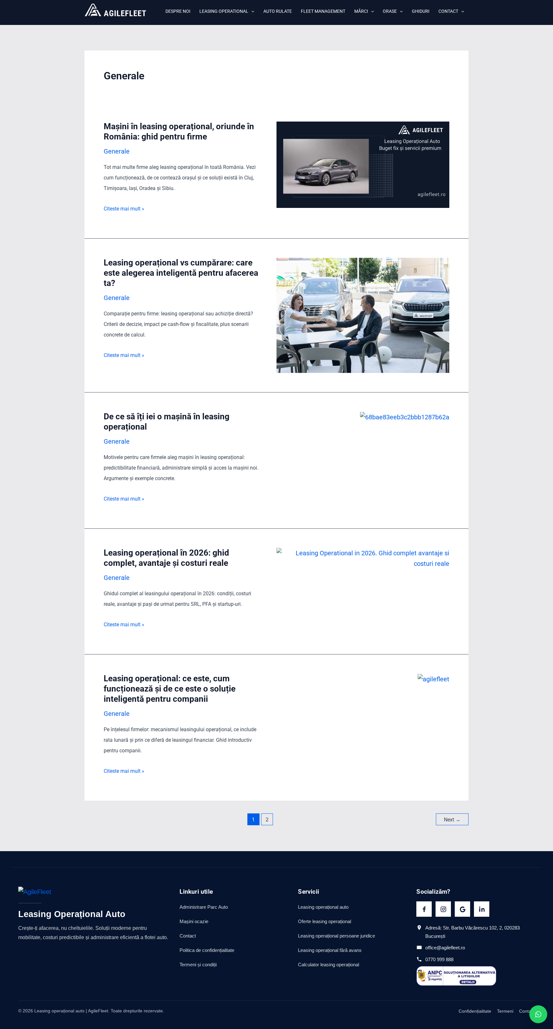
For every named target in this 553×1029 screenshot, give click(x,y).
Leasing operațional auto (323, 907)
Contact (188, 935)
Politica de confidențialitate (207, 950)
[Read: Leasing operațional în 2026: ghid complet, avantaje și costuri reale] (362, 558)
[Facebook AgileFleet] (424, 909)
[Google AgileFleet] (462, 909)
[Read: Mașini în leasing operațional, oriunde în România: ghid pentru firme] (362, 164)
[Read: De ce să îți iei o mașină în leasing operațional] (404, 417)
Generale (117, 151)
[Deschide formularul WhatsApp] (538, 1014)
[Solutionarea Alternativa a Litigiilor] (456, 976)
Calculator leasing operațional (328, 964)
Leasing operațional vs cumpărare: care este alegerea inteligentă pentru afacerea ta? (181, 273)
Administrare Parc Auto (204, 907)
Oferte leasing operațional (324, 921)
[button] (251, 11)
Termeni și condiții (198, 964)
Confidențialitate (475, 1011)
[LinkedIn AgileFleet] (481, 909)
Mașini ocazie (194, 921)
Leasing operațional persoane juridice (336, 935)
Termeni (505, 1011)
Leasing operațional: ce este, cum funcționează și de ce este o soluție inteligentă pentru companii (170, 689)
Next (452, 820)
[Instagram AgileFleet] (443, 909)
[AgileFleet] (34, 895)
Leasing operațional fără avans (330, 950)
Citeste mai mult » (124, 208)
